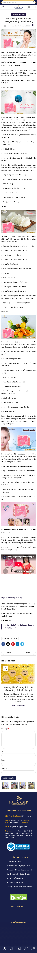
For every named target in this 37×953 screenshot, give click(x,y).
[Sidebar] (2, 288)
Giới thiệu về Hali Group (15, 882)
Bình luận (5, 729)
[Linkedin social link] (17, 644)
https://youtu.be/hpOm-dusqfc (12, 598)
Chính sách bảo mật (14, 861)
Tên (2, 751)
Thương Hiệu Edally (10, 638)
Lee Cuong (10, 26)
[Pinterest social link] (13, 644)
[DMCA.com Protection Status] (18, 897)
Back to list (18, 653)
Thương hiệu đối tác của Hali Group (19, 887)
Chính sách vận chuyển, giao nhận (18, 866)
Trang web (5, 768)
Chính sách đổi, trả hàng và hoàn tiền (20, 870)
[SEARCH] (34, 2)
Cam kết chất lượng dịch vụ (16, 878)
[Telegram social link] (22, 644)
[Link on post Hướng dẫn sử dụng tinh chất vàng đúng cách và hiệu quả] (18, 674)
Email (3, 760)
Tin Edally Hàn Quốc (18, 14)
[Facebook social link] (3, 644)
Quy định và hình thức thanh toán (18, 874)
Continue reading (18, 705)
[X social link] (8, 644)
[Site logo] (18, 7)
